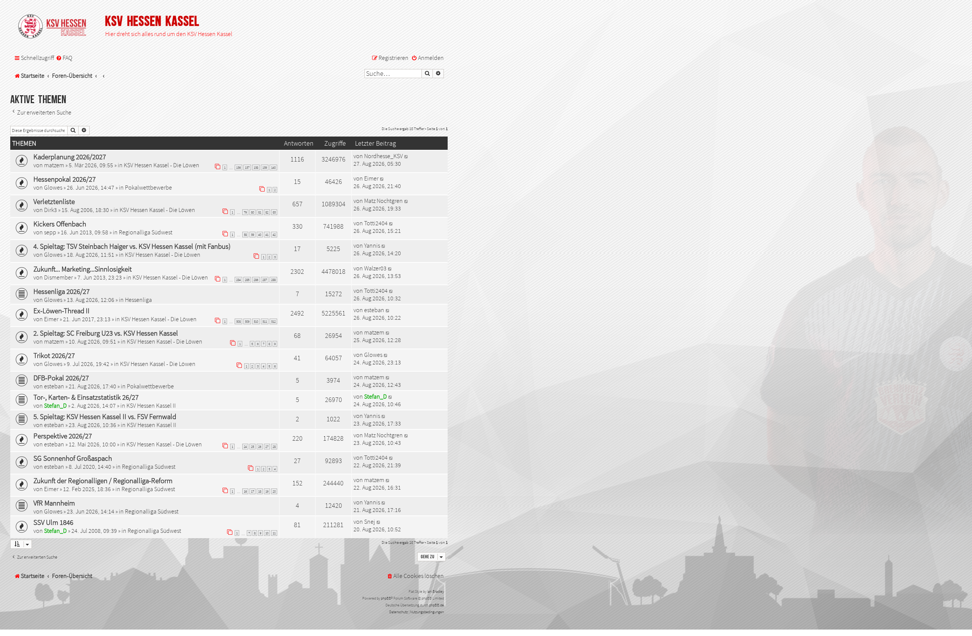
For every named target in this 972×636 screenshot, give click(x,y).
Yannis (372, 245)
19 (266, 491)
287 (264, 280)
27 (266, 446)
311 (264, 321)
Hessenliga (138, 299)
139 (264, 167)
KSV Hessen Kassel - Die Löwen (161, 165)
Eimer (371, 178)
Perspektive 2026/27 (62, 435)
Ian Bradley (435, 591)
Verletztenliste (54, 201)
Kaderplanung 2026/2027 (69, 156)
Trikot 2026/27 (54, 355)
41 (266, 234)
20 (274, 491)
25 (252, 446)
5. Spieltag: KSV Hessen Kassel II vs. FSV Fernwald (104, 416)
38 (245, 234)
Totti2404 (376, 223)
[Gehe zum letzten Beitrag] (406, 156)
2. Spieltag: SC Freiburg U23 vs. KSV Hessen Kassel (105, 333)
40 (259, 234)
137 (247, 167)
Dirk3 (50, 210)
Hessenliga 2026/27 (61, 291)
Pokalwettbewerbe (148, 187)
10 (266, 533)
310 (256, 321)
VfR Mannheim (54, 502)
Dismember (58, 277)
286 (256, 280)
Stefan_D (55, 405)
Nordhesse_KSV (383, 156)
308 (238, 321)
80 (252, 212)
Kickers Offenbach (59, 223)
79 (245, 212)
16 (245, 491)
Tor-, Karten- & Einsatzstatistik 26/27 (86, 397)
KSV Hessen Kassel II (151, 405)
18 (259, 491)
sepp (50, 232)
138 (256, 167)
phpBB (386, 598)
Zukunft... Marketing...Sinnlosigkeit (82, 268)
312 (273, 321)
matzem (54, 165)
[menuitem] (64, 58)
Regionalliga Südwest (145, 232)
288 (273, 280)
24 (245, 446)
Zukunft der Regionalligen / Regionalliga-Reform (102, 480)
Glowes (53, 187)
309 (247, 321)
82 (266, 212)
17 (252, 491)
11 (274, 533)
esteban (374, 310)
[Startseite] (55, 27)
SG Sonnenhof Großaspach (72, 458)
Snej (369, 521)
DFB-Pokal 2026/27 (61, 377)
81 (259, 212)
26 (259, 446)
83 (274, 212)
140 (273, 167)
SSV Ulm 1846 (53, 522)
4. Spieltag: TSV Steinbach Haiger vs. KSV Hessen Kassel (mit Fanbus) (131, 246)
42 (274, 234)
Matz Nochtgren (383, 200)
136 (238, 167)
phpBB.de (436, 605)
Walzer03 (375, 268)
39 (252, 234)
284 (238, 280)
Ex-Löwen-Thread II (61, 310)
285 (247, 280)
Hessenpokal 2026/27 (64, 179)
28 (274, 446)
